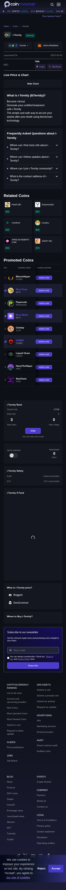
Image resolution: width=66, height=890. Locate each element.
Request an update (46, 707)
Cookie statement (46, 831)
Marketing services (46, 726)
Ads (39, 720)
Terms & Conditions (47, 820)
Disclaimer (42, 837)
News (9, 781)
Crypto (10, 839)
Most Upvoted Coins (17, 713)
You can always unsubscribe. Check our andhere (31, 657)
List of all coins (14, 693)
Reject (41, 868)
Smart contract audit (47, 745)
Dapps (10, 799)
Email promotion (45, 732)
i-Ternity (25, 26)
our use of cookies (18, 877)
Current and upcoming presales (16, 700)
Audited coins (43, 751)
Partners (41, 795)
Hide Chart (33, 83)
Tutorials (11, 833)
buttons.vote (44, 278)
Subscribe (33, 665)
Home (6, 26)
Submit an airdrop (46, 701)
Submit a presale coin (48, 695)
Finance (11, 787)
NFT (9, 827)
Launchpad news (15, 816)
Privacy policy (44, 826)
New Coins (12, 707)
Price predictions (15, 747)
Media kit (41, 801)
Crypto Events (44, 781)
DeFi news (12, 793)
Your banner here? (51, 16)
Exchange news (15, 810)
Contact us (42, 806)
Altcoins (11, 822)
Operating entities (46, 843)
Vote (33, 430)
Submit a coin (14, 725)
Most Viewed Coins (16, 719)
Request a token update (15, 732)
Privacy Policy (24, 659)
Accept (56, 868)
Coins (15, 26)
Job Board (12, 760)
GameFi (11, 804)
